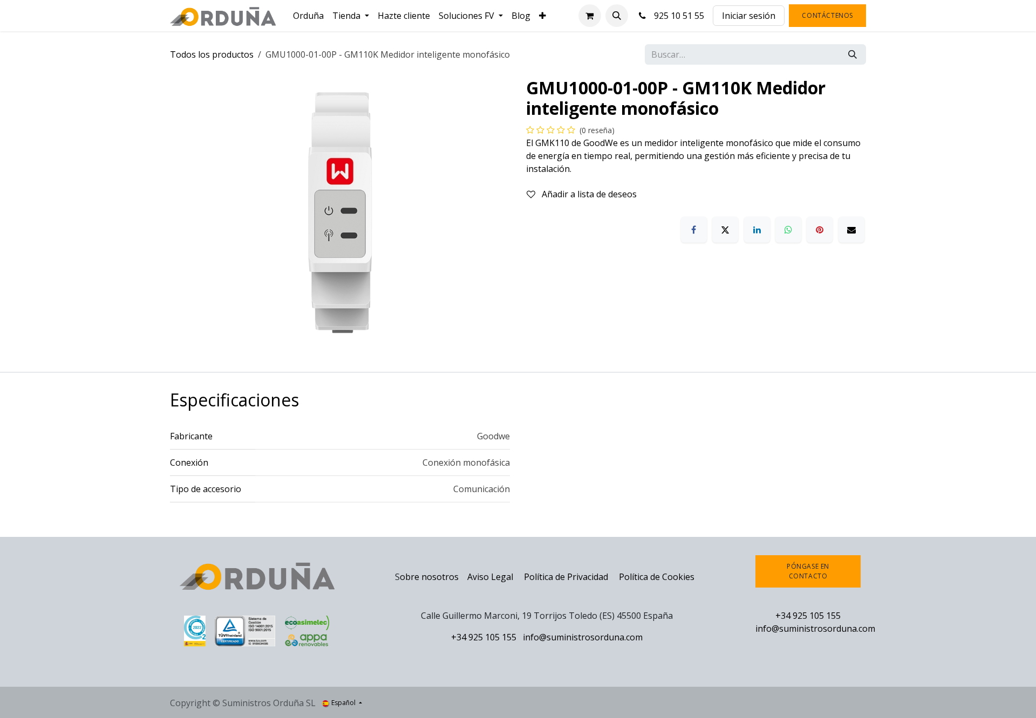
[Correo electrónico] (851, 230)
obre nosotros (429, 577)
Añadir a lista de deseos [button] (588, 194)
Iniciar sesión (748, 16)
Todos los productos (212, 54)
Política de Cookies (656, 577)
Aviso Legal (490, 577)
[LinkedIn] (757, 230)
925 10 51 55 (677, 16)
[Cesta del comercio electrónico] (589, 15)
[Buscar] (852, 54)
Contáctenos (827, 15)
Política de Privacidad (567, 577)
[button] (616, 15)
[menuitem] (308, 15)
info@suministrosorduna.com (583, 637)
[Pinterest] (820, 230)
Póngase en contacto (808, 571)
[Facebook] (694, 230)
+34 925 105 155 (483, 637)
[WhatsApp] (788, 230)
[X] (725, 230)
